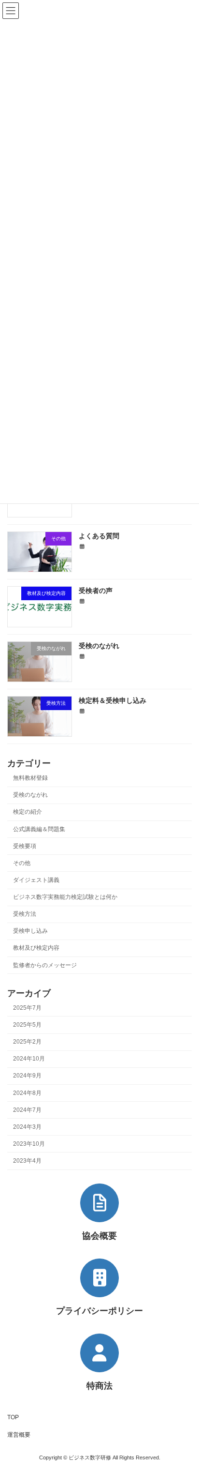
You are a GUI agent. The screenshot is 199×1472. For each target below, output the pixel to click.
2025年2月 (27, 1041)
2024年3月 (27, 1126)
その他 (21, 863)
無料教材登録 (30, 777)
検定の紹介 (27, 811)
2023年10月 (29, 1143)
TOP (13, 1417)
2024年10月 (29, 1058)
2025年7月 (27, 1007)
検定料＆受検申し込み (112, 700)
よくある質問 (99, 536)
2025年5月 (27, 1024)
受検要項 (24, 846)
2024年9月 (27, 1075)
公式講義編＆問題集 (39, 829)
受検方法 (24, 914)
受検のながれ (99, 646)
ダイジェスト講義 (36, 880)
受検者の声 (96, 590)
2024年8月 (27, 1093)
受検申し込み (30, 930)
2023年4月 (27, 1160)
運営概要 (18, 1434)
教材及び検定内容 (36, 947)
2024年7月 (27, 1110)
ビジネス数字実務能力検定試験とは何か (65, 897)
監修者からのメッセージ (45, 965)
